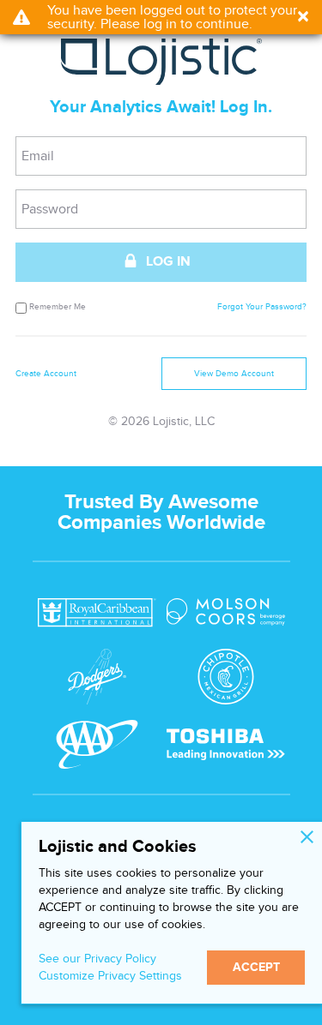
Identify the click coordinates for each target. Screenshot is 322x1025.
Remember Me (57, 307)
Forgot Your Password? (262, 307)
